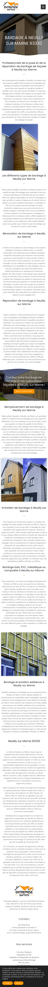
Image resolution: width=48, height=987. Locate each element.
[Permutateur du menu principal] (43, 6)
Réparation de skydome (29, 957)
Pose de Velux (24, 963)
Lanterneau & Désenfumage (24, 960)
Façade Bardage (24, 965)
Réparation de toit (24, 955)
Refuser (18, 983)
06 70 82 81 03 (24, 925)
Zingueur (28, 952)
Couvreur (20, 952)
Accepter (7, 983)
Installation (13, 957)
